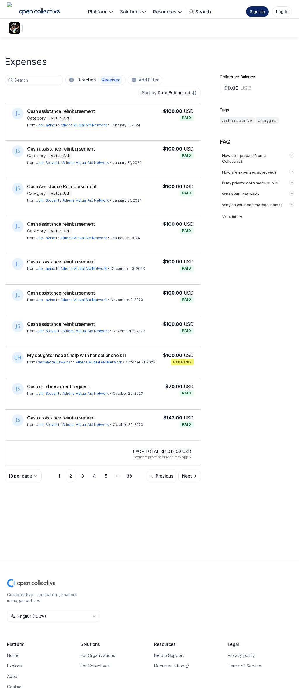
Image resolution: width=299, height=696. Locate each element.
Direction (99, 79)
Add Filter (149, 79)
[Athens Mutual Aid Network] (16, 28)
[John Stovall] (18, 151)
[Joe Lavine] (18, 113)
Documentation (169, 665)
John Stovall (46, 162)
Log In (282, 11)
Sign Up (257, 11)
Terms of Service (244, 665)
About (13, 676)
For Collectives (95, 665)
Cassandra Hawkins (53, 362)
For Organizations (98, 655)
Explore (14, 665)
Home (12, 655)
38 (129, 475)
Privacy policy (241, 655)
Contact (15, 686)
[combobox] (169, 93)
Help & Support (169, 655)
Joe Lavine (45, 125)
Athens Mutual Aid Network (83, 125)
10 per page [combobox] (20, 475)
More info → (232, 216)
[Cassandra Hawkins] (18, 357)
